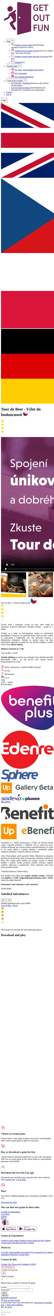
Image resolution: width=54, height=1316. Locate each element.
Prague (4, 1219)
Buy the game (6, 684)
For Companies (21, 73)
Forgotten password (9, 1298)
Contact (9, 92)
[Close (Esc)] (2, 1312)
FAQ (10, 1264)
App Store (22, 1180)
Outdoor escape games (24, 45)
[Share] (5, 1312)
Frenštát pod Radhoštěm (10, 1212)
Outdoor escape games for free (27, 51)
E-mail (3, 1287)
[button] (50, 585)
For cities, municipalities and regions (29, 70)
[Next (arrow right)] (5, 1314)
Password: (5, 1290)
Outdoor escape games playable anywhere (31, 56)
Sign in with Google (11, 1300)
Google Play (10, 1180)
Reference (14, 1255)
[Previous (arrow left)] (2, 1314)
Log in (8, 94)
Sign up (5, 1295)
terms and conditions (15, 1305)
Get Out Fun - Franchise (21, 83)
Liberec (4, 1216)
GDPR (33, 1264)
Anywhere (5, 1214)
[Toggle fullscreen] (7, 1312)
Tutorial (18, 62)
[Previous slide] (3, 900)
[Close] (2, 1279)
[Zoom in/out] (10, 1312)
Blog (27, 1255)
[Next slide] (9, 900)
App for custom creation (21, 88)
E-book (22, 1255)
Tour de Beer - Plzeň (9, 906)
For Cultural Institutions (24, 77)
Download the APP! (9, 1202)
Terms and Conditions (21, 1264)
